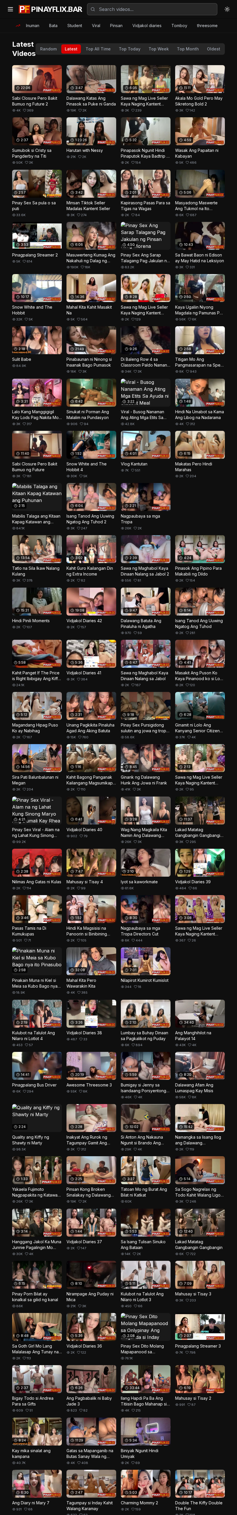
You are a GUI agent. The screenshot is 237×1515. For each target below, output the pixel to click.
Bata (53, 25)
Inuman (32, 25)
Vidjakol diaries (147, 25)
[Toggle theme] (227, 9)
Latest (71, 48)
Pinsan (116, 25)
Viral (96, 25)
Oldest (213, 48)
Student (74, 25)
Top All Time (98, 48)
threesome (207, 25)
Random (48, 48)
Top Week (159, 48)
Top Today (129, 48)
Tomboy (179, 25)
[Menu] (10, 9)
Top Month (188, 48)
